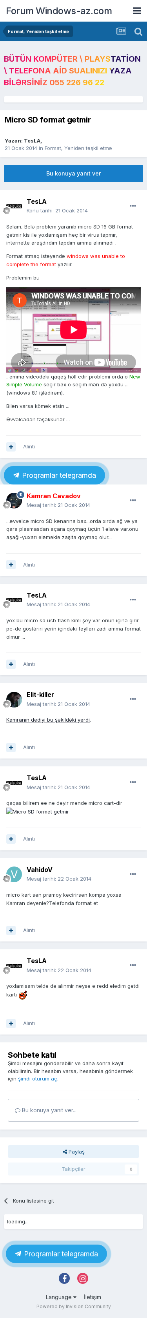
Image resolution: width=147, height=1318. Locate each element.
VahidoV (40, 870)
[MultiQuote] (11, 447)
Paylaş (76, 1151)
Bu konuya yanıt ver (73, 173)
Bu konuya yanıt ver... (48, 1110)
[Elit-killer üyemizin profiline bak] (14, 699)
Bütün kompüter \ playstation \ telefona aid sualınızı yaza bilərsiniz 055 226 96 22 (72, 70)
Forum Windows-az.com (59, 10)
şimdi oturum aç (37, 1078)
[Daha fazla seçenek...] (133, 206)
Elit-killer (40, 694)
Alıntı (29, 446)
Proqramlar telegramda (58, 475)
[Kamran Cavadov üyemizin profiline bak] (14, 500)
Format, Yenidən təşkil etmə (78, 148)
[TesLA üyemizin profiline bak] (14, 206)
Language (59, 1297)
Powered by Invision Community (73, 1306)
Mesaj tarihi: (58, 505)
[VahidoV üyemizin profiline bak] (14, 874)
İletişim (92, 1297)
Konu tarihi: (57, 210)
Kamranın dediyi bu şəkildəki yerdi (48, 720)
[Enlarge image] (22, 994)
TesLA (32, 140)
